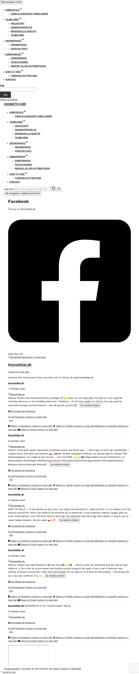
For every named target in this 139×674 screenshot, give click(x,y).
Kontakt (10, 79)
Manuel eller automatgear (28, 66)
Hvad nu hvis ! (19, 49)
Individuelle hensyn (23, 31)
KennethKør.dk (16, 383)
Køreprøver (13, 54)
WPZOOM (76, 668)
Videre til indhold (9, 99)
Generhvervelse (21, 27)
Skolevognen (19, 62)
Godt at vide (13, 72)
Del (11, 420)
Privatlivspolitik (12, 668)
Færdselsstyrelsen (24, 76)
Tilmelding (12, 19)
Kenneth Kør (15, 104)
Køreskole (12, 10)
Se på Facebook (27, 417)
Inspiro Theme (60, 668)
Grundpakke (13, 41)
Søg (2, 85)
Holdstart (17, 23)
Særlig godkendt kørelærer (29, 14)
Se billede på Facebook (23, 411)
